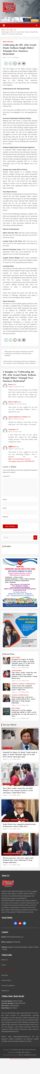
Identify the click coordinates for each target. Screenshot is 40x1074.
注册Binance (12, 447)
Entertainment (17, 671)
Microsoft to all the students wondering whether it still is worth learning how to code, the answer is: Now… (24, 713)
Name (5, 500)
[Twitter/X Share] (15, 63)
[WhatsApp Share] (10, 63)
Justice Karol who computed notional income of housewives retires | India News (22, 688)
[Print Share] (24, 63)
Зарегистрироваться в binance (18, 417)
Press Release (8, 42)
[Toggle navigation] (3, 25)
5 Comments (15, 58)
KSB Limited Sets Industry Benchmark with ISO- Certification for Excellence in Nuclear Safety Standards (19, 354)
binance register (13, 402)
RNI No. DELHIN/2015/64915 (27, 1055)
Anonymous (12, 429)
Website (5, 517)
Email (5, 508)
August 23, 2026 (16, 668)
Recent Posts (9, 654)
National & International (26, 684)
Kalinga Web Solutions (23, 1052)
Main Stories (16, 657)
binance (10, 385)
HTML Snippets (13, 1059)
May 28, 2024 (6, 58)
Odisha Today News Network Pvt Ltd (24, 1050)
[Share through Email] (19, 63)
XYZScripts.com (26, 1059)
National (15, 684)
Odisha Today (25, 668)
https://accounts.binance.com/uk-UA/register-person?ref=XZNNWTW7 (21, 460)
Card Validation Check (9, 970)
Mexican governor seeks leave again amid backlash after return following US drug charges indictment (23, 700)
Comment (6, 476)
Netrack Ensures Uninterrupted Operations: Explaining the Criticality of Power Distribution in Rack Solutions (19, 362)
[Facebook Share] (6, 63)
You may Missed (9, 724)
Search (35, 537)
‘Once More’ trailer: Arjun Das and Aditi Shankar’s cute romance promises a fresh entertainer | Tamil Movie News (24, 675)
